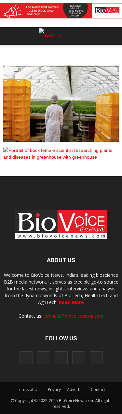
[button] (92, 53)
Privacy (54, 389)
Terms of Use (29, 389)
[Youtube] (96, 357)
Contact (98, 389)
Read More (71, 302)
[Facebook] (26, 357)
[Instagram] (43, 357)
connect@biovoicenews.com (74, 316)
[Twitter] (78, 357)
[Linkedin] (61, 357)
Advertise (76, 389)
